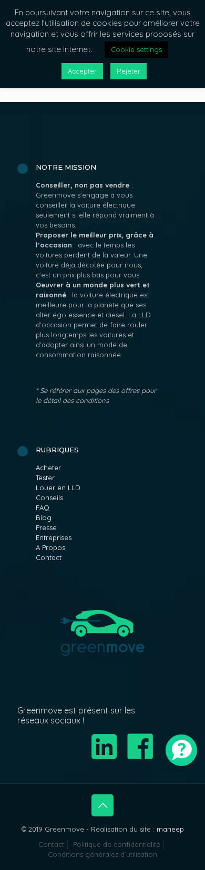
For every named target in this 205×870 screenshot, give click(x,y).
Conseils (49, 497)
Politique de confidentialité (116, 844)
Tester (45, 477)
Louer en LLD (58, 487)
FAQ (42, 507)
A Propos (50, 547)
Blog (44, 517)
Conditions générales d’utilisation (102, 854)
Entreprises (53, 537)
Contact (49, 557)
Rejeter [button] (128, 71)
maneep (170, 829)
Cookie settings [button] (136, 49)
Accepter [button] (82, 71)
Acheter (48, 467)
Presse (46, 527)
